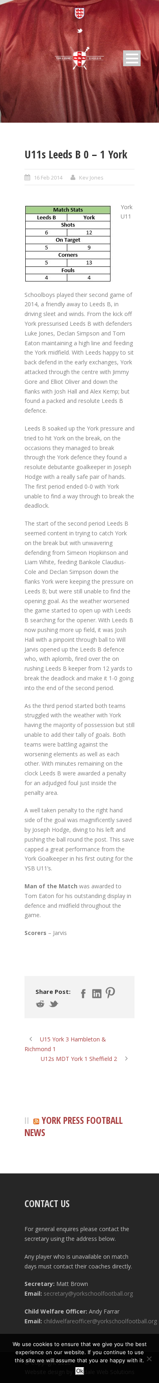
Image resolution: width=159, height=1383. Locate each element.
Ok (79, 1371)
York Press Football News (73, 1126)
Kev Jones (91, 177)
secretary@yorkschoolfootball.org (88, 1293)
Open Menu (132, 58)
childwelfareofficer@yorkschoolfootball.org (100, 1321)
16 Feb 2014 (48, 177)
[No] (149, 1359)
